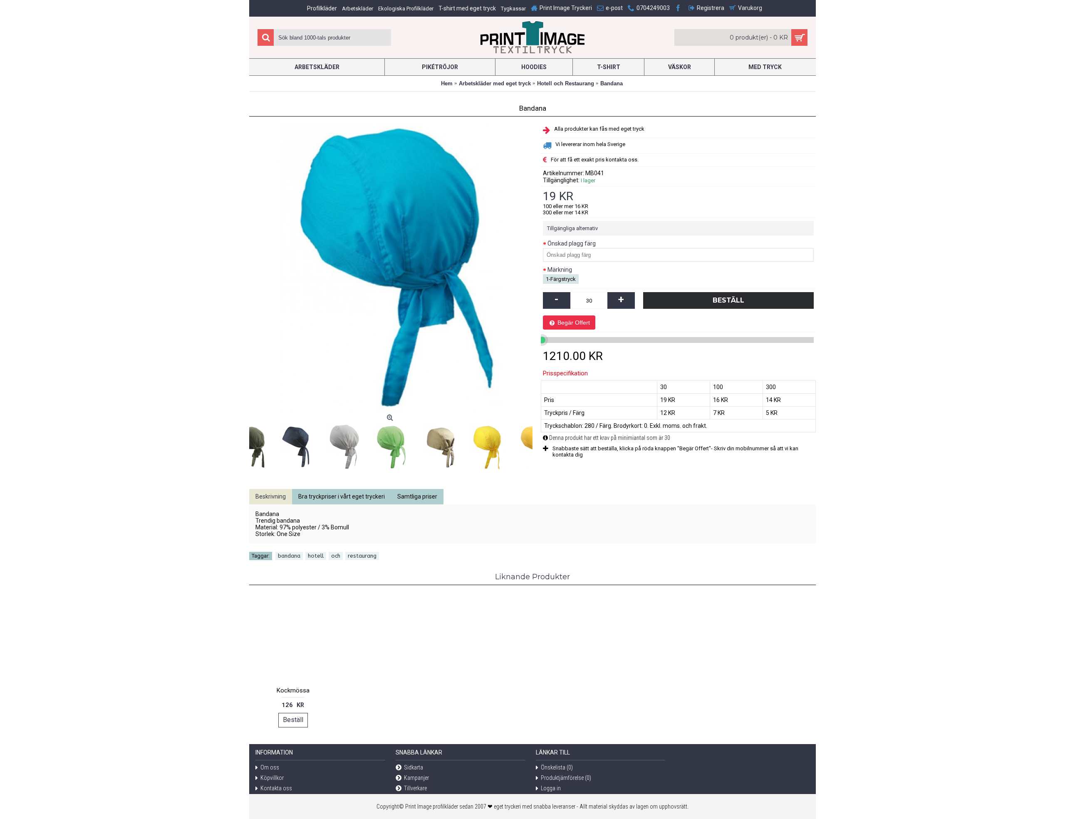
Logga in (551, 788)
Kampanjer (416, 777)
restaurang (362, 556)
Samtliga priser (417, 496)
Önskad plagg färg (571, 243)
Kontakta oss (276, 788)
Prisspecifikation (565, 373)
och (335, 556)
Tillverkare (415, 788)
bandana (289, 556)
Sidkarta (413, 767)
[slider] (542, 340)
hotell (316, 556)
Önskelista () (557, 767)
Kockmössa (293, 690)
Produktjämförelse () (566, 777)
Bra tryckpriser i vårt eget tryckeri (341, 496)
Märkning (559, 269)
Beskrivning (270, 496)
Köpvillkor (272, 777)
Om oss (269, 767)
